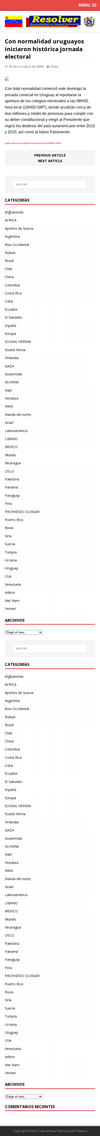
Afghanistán (14, 212)
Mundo (10, 455)
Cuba (9, 301)
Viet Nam (12, 600)
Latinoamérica (16, 430)
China (9, 277)
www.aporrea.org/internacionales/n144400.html (33, 143)
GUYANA (12, 382)
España (10, 325)
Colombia (12, 285)
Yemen (10, 608)
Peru (8, 503)
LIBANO (11, 438)
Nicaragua (13, 463)
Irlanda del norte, (18, 414)
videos (10, 592)
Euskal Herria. (15, 349)
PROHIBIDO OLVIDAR (22, 511)
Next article (50, 160)
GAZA (9, 366)
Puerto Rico (14, 519)
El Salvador (13, 317)
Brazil (9, 260)
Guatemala (13, 374)
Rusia (9, 527)
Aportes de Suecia (19, 228)
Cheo (54, 66)
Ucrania (11, 560)
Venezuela (13, 584)
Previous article (50, 155)
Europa (10, 333)
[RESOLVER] (50, 21)
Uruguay (11, 568)
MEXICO (11, 446)
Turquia (11, 552)
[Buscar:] (50, 184)
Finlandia (12, 357)
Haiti (8, 390)
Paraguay (12, 495)
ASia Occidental (17, 244)
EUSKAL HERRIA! (18, 341)
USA (8, 576)
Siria (8, 536)
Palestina (12, 479)
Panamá (11, 487)
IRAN (9, 406)
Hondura (11, 398)
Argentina (12, 236)
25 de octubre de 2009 (26, 66)
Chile (8, 269)
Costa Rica (13, 293)
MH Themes (79, 1131)
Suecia (10, 544)
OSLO (9, 471)
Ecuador (11, 309)
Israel (9, 422)
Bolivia (10, 252)
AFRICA (11, 220)
